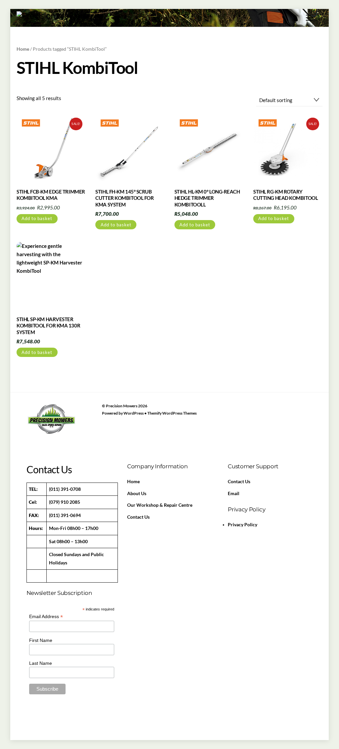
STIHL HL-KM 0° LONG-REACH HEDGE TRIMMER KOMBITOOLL (207, 198)
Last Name (40, 663)
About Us (136, 493)
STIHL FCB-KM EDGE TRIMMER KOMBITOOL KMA (51, 195)
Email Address (46, 616)
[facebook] (33, 435)
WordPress (133, 413)
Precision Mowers (121, 405)
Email (233, 493)
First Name (40, 640)
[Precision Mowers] (52, 16)
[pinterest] (64, 435)
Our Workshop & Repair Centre (159, 505)
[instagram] (79, 435)
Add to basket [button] (37, 218)
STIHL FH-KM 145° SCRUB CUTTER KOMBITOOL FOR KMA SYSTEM (124, 198)
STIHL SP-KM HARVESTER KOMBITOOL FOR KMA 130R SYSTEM (48, 325)
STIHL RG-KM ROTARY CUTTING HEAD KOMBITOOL (285, 195)
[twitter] (48, 435)
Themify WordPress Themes (172, 413)
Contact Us (138, 517)
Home (23, 49)
